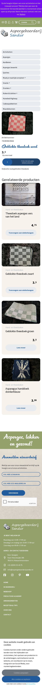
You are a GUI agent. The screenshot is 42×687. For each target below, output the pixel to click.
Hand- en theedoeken (14, 209)
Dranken (6, 88)
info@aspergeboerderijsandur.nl (20, 569)
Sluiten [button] (22, 14)
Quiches (6, 72)
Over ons (8, 610)
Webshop (8, 591)
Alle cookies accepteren (21, 679)
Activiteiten (7, 52)
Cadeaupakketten (10, 104)
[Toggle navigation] (38, 22)
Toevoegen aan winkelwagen (27, 162)
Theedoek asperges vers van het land (18, 215)
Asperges (6, 57)
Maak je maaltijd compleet (13, 78)
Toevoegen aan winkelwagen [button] (21, 233)
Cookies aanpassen (21, 673)
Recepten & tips (11, 605)
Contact (7, 614)
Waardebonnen (9, 109)
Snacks (5, 83)
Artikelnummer (8, 138)
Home (6, 582)
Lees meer (21, 347)
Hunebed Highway (10, 98)
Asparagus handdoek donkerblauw (17, 390)
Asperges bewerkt (10, 67)
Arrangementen (11, 601)
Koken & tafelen (9, 93)
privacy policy (30, 684)
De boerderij (9, 587)
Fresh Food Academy (12, 596)
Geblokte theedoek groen (19, 331)
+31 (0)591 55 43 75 (14, 565)
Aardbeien (7, 62)
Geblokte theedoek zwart (19, 274)
